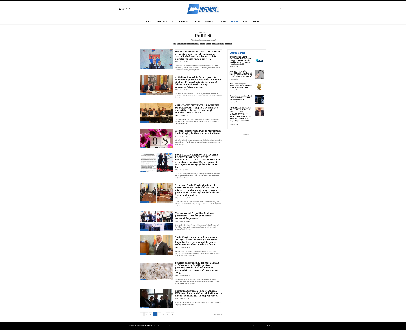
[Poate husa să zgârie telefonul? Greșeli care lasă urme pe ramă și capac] (259, 87)
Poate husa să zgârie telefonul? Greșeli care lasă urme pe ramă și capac (241, 85)
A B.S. (176, 62)
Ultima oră (228, 43)
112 (175, 43)
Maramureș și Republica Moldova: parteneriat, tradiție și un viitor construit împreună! (195, 216)
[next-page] (172, 314)
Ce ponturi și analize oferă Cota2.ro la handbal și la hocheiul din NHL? (241, 97)
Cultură (202, 43)
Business (189, 43)
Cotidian (196, 43)
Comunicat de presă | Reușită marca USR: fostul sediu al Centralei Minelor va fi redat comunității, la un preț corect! (198, 293)
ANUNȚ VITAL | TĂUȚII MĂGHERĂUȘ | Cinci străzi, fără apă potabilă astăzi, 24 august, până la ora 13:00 (241, 74)
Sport (222, 43)
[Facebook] (280, 9)
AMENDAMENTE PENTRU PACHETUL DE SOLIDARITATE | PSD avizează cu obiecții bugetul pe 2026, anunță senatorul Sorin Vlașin (197, 109)
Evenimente (215, 43)
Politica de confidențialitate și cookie (265, 326)
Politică (142, 94)
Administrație (181, 43)
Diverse (208, 43)
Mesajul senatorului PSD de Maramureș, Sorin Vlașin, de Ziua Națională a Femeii (198, 132)
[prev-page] (142, 314)
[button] (284, 9)
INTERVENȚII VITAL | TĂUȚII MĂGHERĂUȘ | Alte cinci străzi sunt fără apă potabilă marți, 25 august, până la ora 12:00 (241, 60)
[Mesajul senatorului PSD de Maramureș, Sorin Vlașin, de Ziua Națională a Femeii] (156, 138)
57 (168, 314)
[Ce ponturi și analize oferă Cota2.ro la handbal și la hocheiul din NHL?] (259, 99)
